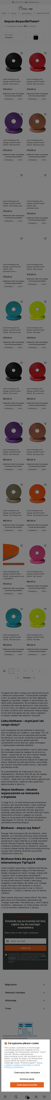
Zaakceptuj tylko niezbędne (27, 1072)
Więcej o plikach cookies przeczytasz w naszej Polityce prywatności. (23, 1065)
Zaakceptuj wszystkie (27, 1085)
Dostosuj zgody (27, 1079)
